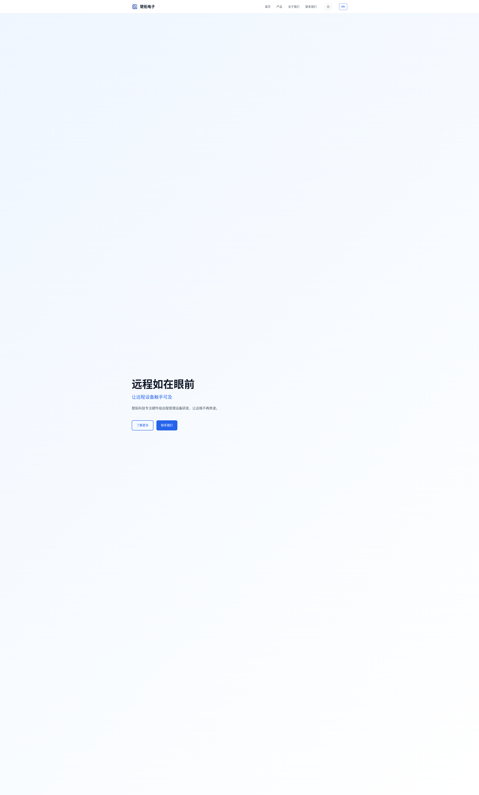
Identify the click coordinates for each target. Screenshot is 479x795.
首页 (268, 6)
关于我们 (293, 6)
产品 (279, 6)
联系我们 (311, 6)
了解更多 (143, 425)
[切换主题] (328, 6)
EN (343, 6)
